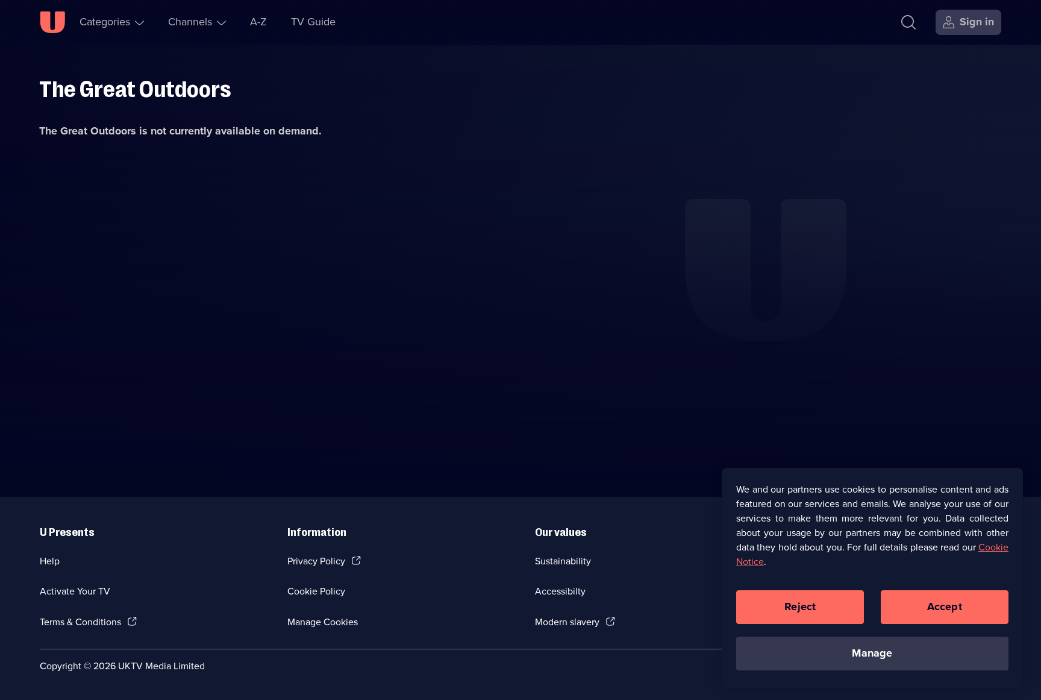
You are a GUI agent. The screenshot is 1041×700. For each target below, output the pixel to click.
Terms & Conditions (80, 622)
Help (50, 561)
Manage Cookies (322, 622)
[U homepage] (52, 22)
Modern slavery (567, 622)
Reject (800, 606)
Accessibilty (560, 591)
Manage (872, 653)
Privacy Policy (316, 561)
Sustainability (563, 561)
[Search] (908, 22)
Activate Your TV (75, 591)
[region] (872, 577)
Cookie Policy (316, 591)
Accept (944, 606)
